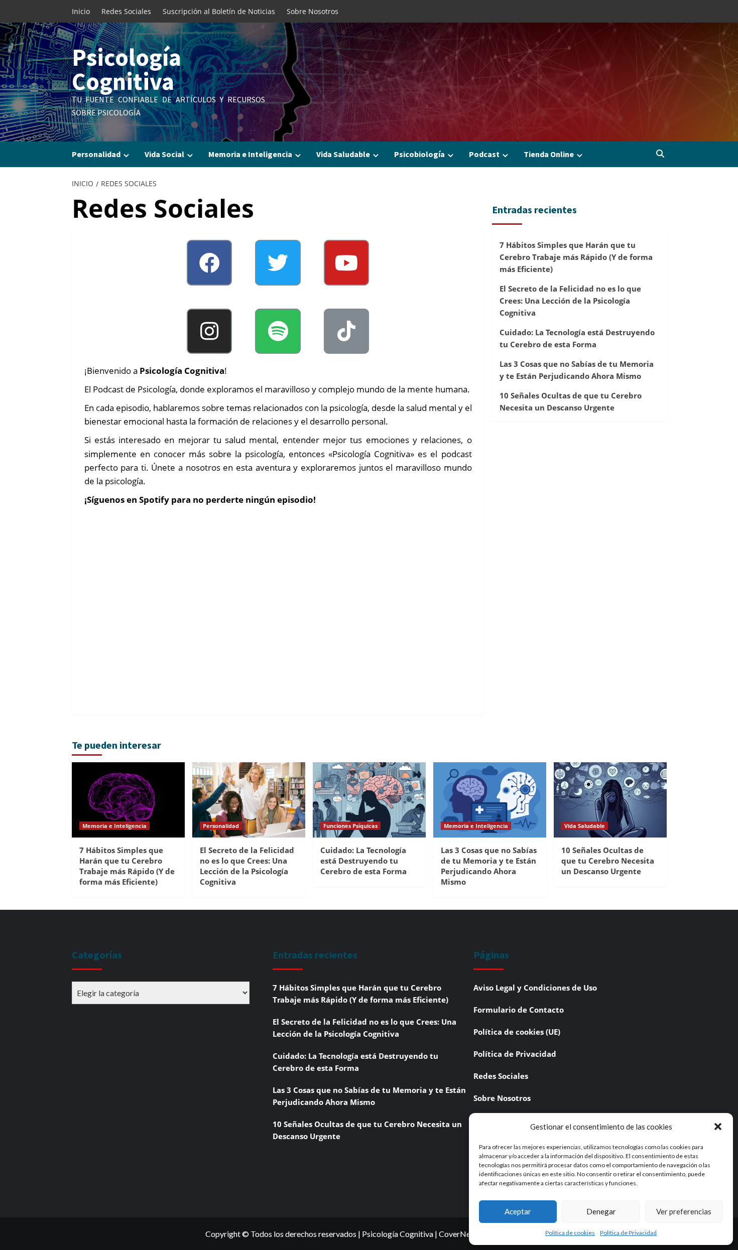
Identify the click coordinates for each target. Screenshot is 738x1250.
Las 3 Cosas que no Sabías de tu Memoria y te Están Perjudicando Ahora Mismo (577, 370)
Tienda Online (549, 154)
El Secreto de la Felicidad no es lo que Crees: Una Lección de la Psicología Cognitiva (570, 301)
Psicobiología (419, 154)
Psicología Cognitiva (126, 69)
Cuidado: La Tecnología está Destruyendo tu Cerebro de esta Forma (577, 338)
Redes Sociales (126, 11)
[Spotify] (277, 331)
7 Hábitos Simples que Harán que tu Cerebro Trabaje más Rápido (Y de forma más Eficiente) (576, 257)
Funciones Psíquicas (350, 825)
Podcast (484, 154)
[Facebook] (209, 262)
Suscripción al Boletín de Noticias (219, 11)
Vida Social (164, 154)
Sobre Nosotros (312, 11)
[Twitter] (277, 262)
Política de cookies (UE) (516, 1032)
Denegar (601, 1211)
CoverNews (459, 1233)
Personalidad (96, 154)
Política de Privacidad (628, 1232)
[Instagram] (209, 331)
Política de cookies (570, 1232)
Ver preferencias (683, 1211)
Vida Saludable (343, 154)
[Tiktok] (346, 331)
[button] (718, 1127)
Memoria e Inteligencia (250, 154)
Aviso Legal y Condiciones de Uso (535, 988)
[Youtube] (346, 262)
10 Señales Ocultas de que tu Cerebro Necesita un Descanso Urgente (571, 401)
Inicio (81, 11)
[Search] (660, 154)
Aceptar (518, 1211)
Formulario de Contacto (518, 1010)
